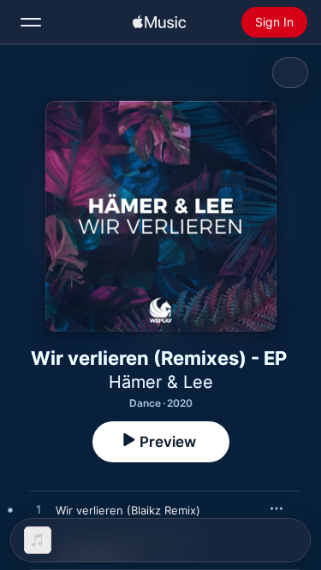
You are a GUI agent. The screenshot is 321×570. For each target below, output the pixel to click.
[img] (159, 22)
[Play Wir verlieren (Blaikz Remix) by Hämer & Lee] (38, 510)
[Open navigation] (31, 22)
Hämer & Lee (161, 382)
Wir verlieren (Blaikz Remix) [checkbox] (128, 510)
